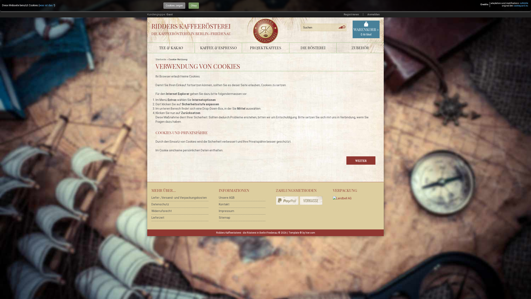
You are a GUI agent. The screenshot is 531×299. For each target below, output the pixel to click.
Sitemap (224, 217)
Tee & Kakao (171, 47)
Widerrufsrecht (161, 211)
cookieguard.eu (521, 6)
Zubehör (360, 47)
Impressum (226, 211)
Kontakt (224, 204)
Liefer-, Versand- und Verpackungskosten (179, 197)
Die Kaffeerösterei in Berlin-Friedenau (191, 33)
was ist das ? (46, 5)
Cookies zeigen (174, 5)
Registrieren (351, 14)
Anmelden (373, 14)
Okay (194, 5)
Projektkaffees (265, 47)
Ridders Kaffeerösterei (191, 26)
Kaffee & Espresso (218, 47)
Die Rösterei (313, 47)
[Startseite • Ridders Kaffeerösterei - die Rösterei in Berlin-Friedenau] (267, 26)
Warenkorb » (366, 31)
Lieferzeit (157, 217)
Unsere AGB (227, 197)
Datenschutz (160, 204)
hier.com (310, 232)
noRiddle (524, 3)
